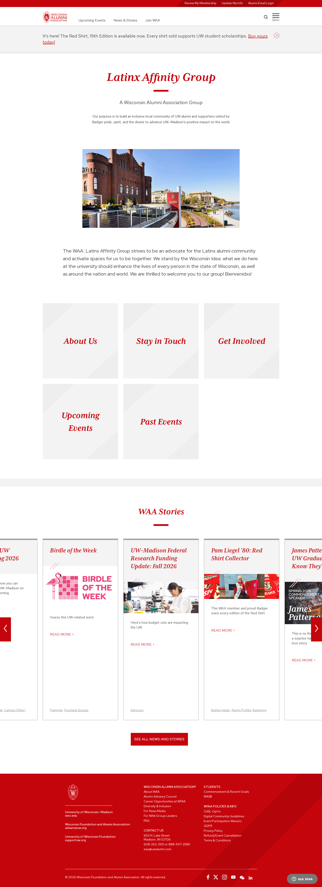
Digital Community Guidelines (224, 816)
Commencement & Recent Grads (226, 792)
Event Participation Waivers (222, 821)
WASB (208, 796)
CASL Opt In (212, 811)
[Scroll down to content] (161, 223)
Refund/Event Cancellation (222, 835)
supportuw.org (75, 840)
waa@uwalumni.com (157, 849)
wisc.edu (71, 816)
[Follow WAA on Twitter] (215, 877)
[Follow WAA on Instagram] (224, 877)
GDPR (208, 826)
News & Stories (125, 20)
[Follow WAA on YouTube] (233, 877)
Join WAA (152, 20)
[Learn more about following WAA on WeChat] (242, 877)
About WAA (151, 792)
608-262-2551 (154, 844)
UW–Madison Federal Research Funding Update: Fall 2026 (159, 558)
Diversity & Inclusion (157, 806)
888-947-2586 (179, 844)
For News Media (155, 811)
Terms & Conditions (217, 840)
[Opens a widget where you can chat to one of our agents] (302, 879)
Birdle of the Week (73, 550)
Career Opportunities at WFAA (165, 801)
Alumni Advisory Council (160, 796)
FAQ (147, 821)
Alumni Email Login (261, 3)
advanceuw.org (76, 828)
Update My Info (232, 3)
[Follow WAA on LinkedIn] (250, 877)
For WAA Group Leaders (160, 816)
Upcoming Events (92, 20)
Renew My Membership (200, 3)
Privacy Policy (213, 831)
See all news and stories (159, 739)
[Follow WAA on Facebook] (207, 877)
